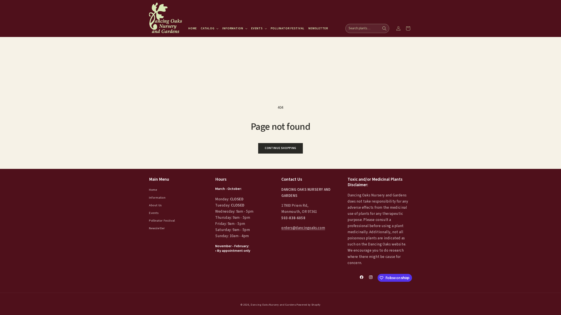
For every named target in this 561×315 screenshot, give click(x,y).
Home (153, 190)
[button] (209, 28)
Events (154, 213)
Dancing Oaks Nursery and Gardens (273, 305)
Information (157, 198)
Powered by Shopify (308, 305)
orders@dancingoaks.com (303, 228)
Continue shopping (280, 148)
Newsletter (157, 228)
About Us (155, 205)
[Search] (384, 28)
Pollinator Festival (162, 221)
